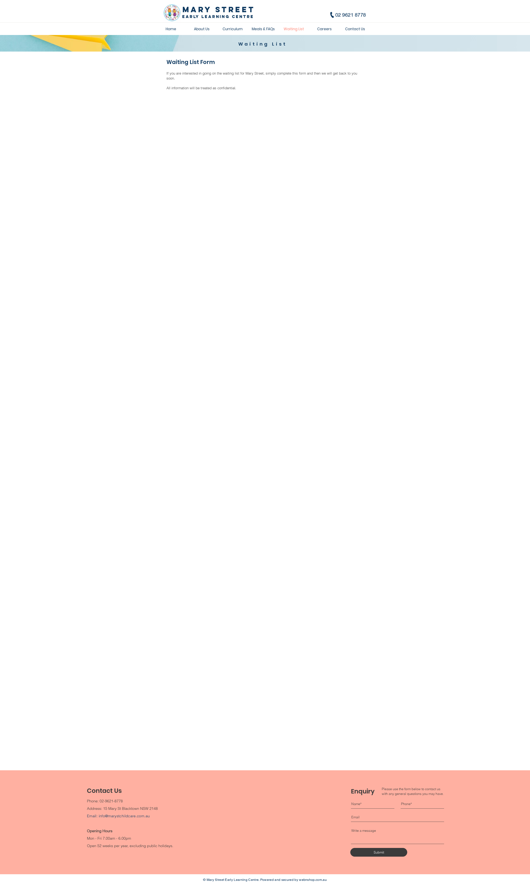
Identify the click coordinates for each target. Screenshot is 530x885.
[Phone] (332, 14)
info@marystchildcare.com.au (124, 816)
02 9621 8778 (350, 15)
